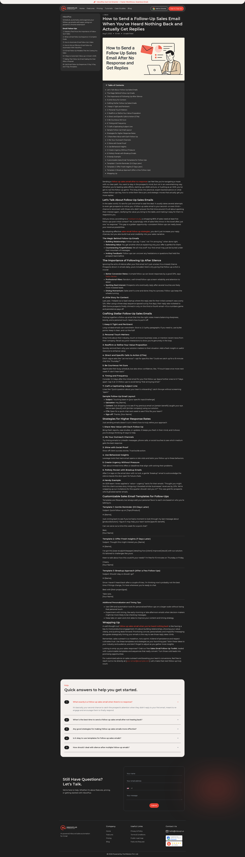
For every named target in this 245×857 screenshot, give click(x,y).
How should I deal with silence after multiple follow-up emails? (101, 747)
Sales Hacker (111, 276)
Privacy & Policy (137, 831)
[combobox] (128, 788)
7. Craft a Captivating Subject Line (120, 127)
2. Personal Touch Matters (117, 110)
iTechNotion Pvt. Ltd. (130, 854)
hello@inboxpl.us (176, 831)
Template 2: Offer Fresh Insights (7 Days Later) (124, 167)
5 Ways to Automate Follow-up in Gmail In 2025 (80, 56)
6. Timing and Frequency (116, 123)
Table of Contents (116, 85)
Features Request (138, 842)
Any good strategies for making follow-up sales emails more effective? (104, 729)
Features (90, 8)
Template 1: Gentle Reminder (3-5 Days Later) (124, 163)
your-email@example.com (137, 661)
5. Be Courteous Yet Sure (116, 120)
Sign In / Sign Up (176, 8)
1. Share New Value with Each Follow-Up (122, 137)
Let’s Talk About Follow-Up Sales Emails (122, 90)
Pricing (100, 8)
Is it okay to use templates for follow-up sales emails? (97, 738)
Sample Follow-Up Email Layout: (119, 130)
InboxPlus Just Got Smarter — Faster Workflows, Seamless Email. (122, 2)
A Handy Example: (114, 157)
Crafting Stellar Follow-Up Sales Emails (122, 103)
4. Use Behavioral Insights (116, 147)
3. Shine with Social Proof (116, 143)
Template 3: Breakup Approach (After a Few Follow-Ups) (129, 170)
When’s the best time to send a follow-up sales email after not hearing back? (107, 720)
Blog (130, 8)
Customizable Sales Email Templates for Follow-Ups (127, 160)
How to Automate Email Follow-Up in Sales (79, 42)
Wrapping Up (112, 173)
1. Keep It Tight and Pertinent (118, 106)
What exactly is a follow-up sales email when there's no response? (102, 702)
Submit (154, 805)
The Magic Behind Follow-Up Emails (121, 93)
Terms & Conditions (138, 835)
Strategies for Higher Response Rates (121, 133)
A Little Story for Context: (116, 100)
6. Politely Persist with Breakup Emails (121, 153)
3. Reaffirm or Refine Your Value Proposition (124, 113)
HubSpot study (134, 219)
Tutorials (109, 8)
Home (82, 8)
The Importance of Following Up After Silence (124, 96)
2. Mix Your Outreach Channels (119, 140)
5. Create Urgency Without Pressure (121, 150)
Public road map (137, 838)
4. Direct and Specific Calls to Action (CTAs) (123, 116)
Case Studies (120, 8)
